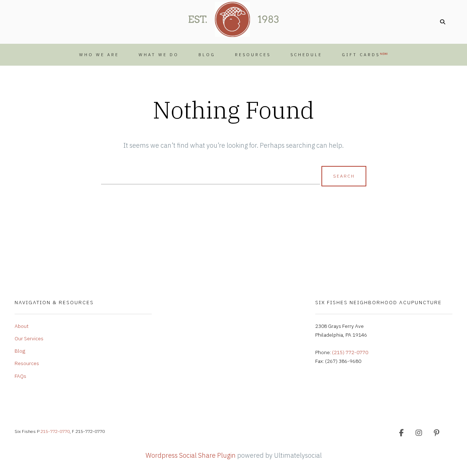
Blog (206, 54)
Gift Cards (365, 54)
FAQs (20, 376)
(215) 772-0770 (350, 352)
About (21, 326)
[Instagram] (419, 433)
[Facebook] (401, 433)
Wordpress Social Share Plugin (191, 455)
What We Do (159, 54)
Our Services (29, 338)
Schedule (306, 54)
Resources (253, 54)
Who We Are (99, 54)
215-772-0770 (55, 431)
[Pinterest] (436, 433)
